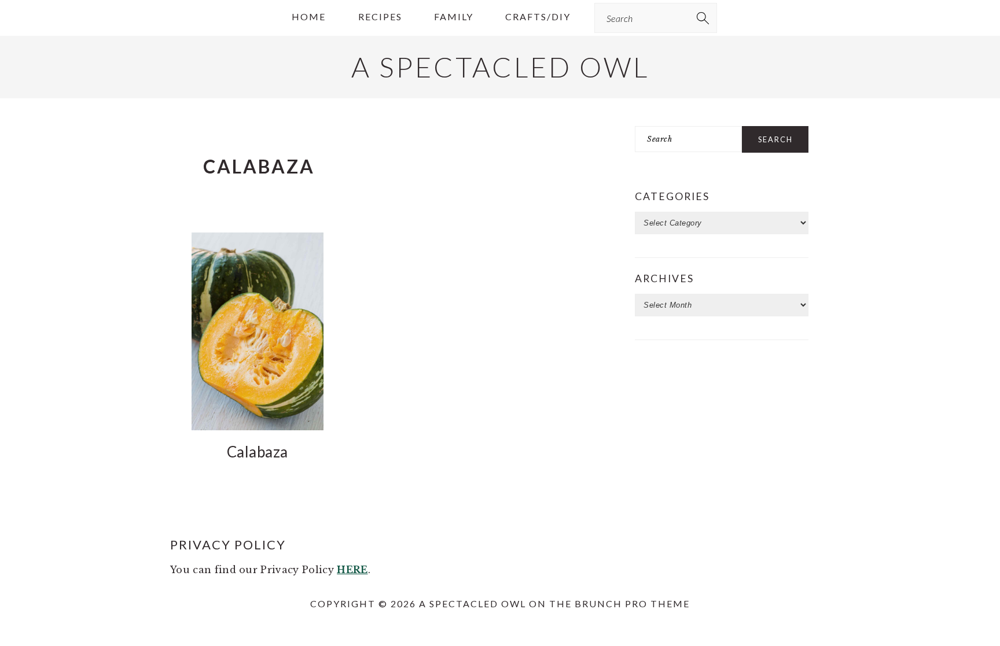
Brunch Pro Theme (632, 603)
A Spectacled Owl (500, 66)
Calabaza (257, 451)
